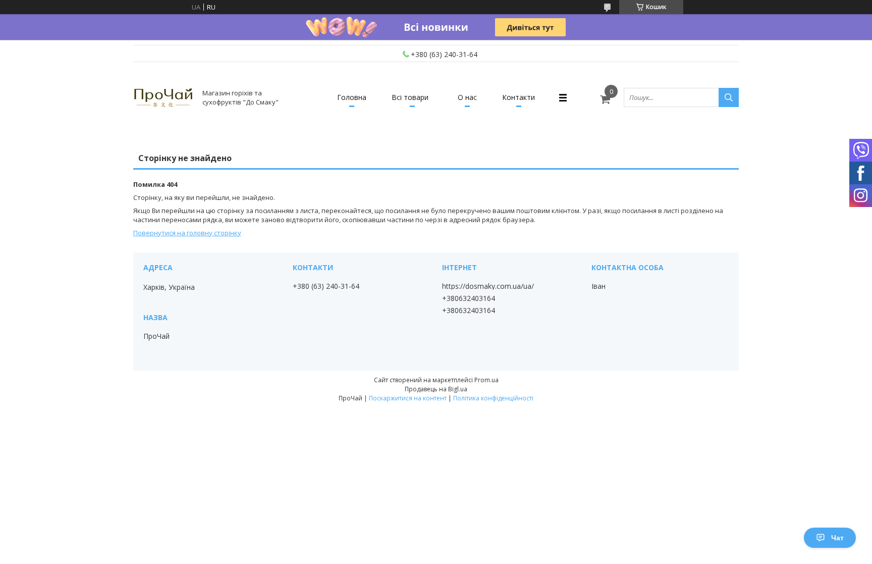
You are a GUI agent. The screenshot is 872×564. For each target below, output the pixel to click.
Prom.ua (486, 380)
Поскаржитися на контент (408, 398)
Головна (351, 97)
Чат (837, 538)
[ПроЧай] (163, 97)
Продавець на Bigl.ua (436, 389)
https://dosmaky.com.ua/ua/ (488, 286)
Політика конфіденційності (493, 398)
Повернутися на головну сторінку (187, 232)
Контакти (518, 97)
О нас (467, 97)
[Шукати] (729, 97)
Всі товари (410, 97)
